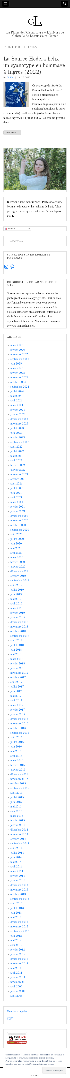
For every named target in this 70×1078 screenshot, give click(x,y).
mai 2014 (15, 862)
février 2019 (17, 613)
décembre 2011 (19, 959)
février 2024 (17, 410)
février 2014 (17, 876)
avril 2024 (16, 400)
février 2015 (17, 820)
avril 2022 (16, 460)
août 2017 (16, 682)
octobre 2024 (18, 382)
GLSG (9, 77)
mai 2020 (15, 548)
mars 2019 (16, 608)
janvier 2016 (17, 770)
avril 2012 (16, 945)
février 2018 (17, 663)
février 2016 (17, 765)
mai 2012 (15, 940)
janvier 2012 (17, 954)
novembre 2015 (19, 779)
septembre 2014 (19, 843)
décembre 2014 (19, 829)
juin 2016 (16, 746)
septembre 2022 (19, 442)
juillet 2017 (17, 686)
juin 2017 (16, 691)
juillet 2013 (17, 908)
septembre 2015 (19, 788)
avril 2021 (16, 497)
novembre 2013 (19, 889)
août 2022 (16, 447)
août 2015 (16, 793)
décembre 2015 (19, 774)
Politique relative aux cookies (41, 1064)
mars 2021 (16, 502)
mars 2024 (16, 405)
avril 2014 (16, 866)
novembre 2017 (19, 673)
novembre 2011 (19, 963)
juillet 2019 (17, 590)
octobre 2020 (18, 525)
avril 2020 (16, 553)
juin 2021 (16, 493)
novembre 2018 (19, 626)
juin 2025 (16, 363)
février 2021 (17, 507)
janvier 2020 (17, 566)
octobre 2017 (18, 677)
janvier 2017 (17, 714)
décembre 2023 (19, 419)
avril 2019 (16, 603)
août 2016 (16, 737)
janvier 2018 (17, 668)
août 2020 (16, 534)
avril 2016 (16, 756)
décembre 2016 (19, 719)
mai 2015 (15, 806)
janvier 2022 (17, 470)
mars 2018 (16, 659)
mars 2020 (16, 557)
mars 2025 (16, 368)
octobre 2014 (18, 839)
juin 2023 (16, 433)
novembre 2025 (19, 354)
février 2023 (17, 437)
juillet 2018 (17, 645)
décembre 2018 (19, 622)
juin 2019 (16, 594)
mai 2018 (15, 654)
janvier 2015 (17, 825)
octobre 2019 (18, 576)
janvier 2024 (17, 414)
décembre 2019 (19, 571)
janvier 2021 (17, 511)
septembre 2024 (19, 387)
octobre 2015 (18, 783)
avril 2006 (16, 986)
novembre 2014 (19, 834)
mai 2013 (15, 917)
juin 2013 (16, 913)
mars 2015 (16, 816)
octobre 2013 (18, 894)
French (11, 228)
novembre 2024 (19, 377)
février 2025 (17, 373)
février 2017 (17, 710)
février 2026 (17, 350)
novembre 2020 (19, 520)
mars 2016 (16, 760)
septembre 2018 (19, 636)
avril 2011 (16, 973)
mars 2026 (16, 345)
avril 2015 (16, 811)
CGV (10, 1019)
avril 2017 (16, 700)
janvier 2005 (17, 991)
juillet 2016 (17, 742)
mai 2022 (15, 456)
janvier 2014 (17, 880)
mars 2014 (16, 871)
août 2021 (16, 483)
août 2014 (16, 848)
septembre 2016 (19, 733)
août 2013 (16, 903)
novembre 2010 (19, 982)
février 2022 (17, 465)
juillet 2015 (17, 797)
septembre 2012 (19, 931)
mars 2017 (16, 705)
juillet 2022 (17, 451)
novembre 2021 (19, 474)
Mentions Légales (17, 1011)
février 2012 (17, 949)
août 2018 (16, 640)
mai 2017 (15, 696)
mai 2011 (15, 968)
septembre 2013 (19, 899)
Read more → (12, 132)
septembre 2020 (19, 530)
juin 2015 (16, 802)
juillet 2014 (17, 853)
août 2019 (16, 585)
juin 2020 (16, 543)
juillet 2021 (17, 488)
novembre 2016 (19, 723)
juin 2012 (16, 936)
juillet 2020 (17, 539)
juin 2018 (16, 650)
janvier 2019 (17, 617)
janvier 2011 (17, 977)
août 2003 (16, 996)
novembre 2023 (19, 423)
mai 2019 (15, 599)
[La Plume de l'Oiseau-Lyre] (35, 19)
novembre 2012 (19, 926)
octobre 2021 (18, 479)
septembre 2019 (19, 580)
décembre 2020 (19, 516)
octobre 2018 (18, 631)
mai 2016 (15, 751)
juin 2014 (16, 857)
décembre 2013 (19, 885)
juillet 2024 (17, 391)
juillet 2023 (17, 428)
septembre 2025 (19, 359)
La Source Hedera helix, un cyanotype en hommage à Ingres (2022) (34, 65)
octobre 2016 (18, 728)
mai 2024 (15, 396)
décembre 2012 (19, 922)
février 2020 (17, 562)
